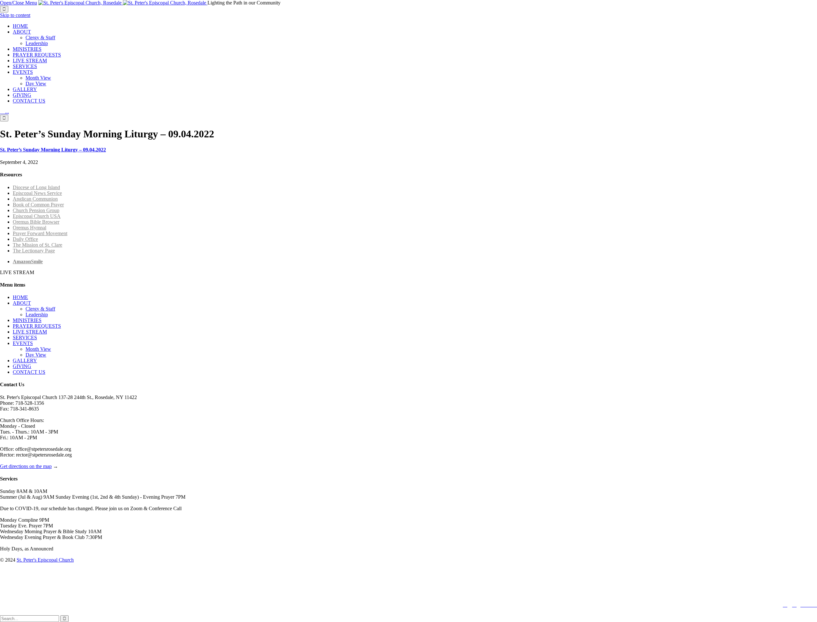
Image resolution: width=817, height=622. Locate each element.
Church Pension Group (36, 210)
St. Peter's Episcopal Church (45, 560)
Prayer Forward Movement (40, 233)
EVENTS (23, 343)
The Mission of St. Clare (37, 245)
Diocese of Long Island (36, 187)
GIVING (22, 366)
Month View (38, 349)
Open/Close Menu (18, 2)
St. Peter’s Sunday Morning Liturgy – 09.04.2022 (53, 149)
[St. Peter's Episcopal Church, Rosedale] (122, 2)
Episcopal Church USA (37, 216)
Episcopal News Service (37, 193)
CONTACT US (29, 372)
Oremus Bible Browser (36, 222)
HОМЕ (20, 297)
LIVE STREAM (30, 331)
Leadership (37, 314)
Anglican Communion (35, 199)
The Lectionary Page (34, 250)
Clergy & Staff (40, 308)
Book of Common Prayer (38, 204)
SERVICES (25, 337)
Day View (36, 354)
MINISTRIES (27, 320)
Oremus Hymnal (29, 227)
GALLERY (25, 360)
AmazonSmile (28, 261)
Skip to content (15, 15)
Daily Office (25, 239)
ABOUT (22, 303)
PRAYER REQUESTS (37, 326)
